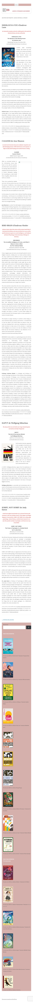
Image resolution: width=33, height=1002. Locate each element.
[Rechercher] (28, 627)
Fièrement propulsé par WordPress (9, 999)
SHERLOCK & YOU (9, 131)
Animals (18, 410)
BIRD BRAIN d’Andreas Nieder (15, 225)
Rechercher (5, 624)
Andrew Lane (18, 129)
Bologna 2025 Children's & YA (22, 126)
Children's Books (5, 128)
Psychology (19, 608)
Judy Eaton (4, 610)
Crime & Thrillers (13, 128)
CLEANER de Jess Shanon (13, 141)
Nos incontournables (6, 216)
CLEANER (22, 216)
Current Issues (19, 494)
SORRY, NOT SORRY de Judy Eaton (14, 508)
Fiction (17, 214)
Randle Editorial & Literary (8, 218)
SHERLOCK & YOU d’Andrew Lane (14, 26)
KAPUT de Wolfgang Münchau (15, 423)
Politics (27, 496)
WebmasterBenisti (27, 218)
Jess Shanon (27, 216)
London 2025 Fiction (24, 214)
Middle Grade (21, 128)
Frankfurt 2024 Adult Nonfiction (23, 606)
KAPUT (10, 498)
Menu (16, 4)
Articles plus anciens (8, 619)
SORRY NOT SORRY (23, 610)
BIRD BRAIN (8, 413)
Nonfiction (6, 411)
